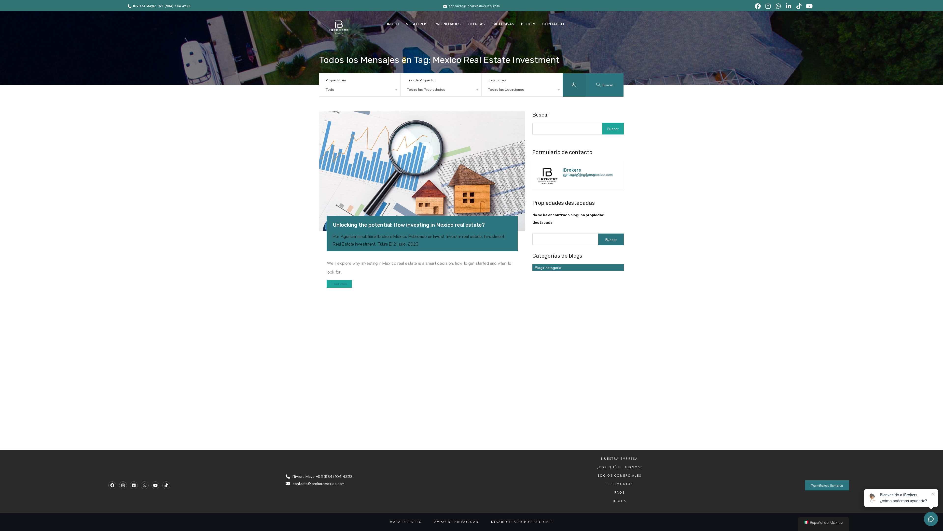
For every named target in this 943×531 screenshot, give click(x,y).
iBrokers (572, 170)
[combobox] (359, 90)
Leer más (339, 283)
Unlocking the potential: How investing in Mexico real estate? (409, 225)
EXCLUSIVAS (503, 24)
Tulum (382, 244)
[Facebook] (112, 485)
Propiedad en (335, 80)
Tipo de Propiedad (421, 80)
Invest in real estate (464, 236)
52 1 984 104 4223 (579, 175)
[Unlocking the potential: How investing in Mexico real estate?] (422, 171)
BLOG (526, 24)
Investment (494, 236)
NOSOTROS (417, 24)
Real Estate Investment (354, 244)
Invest (438, 236)
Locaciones (497, 80)
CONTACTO (553, 24)
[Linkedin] (134, 485)
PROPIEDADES (447, 24)
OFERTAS (476, 24)
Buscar (540, 114)
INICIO (393, 24)
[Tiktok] (166, 485)
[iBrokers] (547, 184)
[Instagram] (123, 485)
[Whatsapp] (145, 485)
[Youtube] (155, 485)
